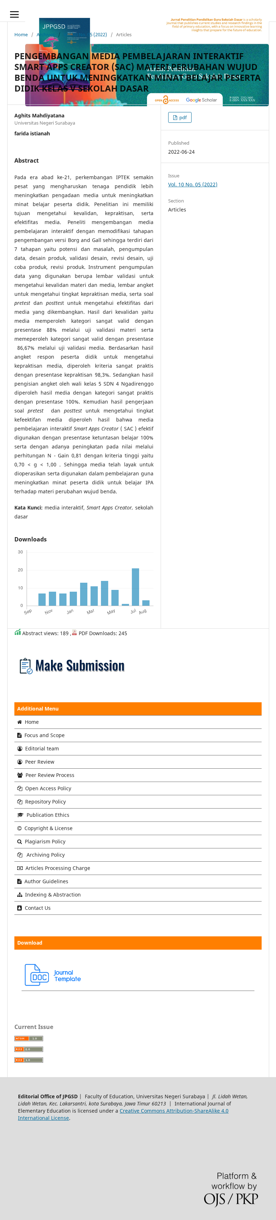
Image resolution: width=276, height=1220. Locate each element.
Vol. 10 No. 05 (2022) (85, 34)
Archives (46, 34)
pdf (182, 117)
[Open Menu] (14, 14)
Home (21, 34)
